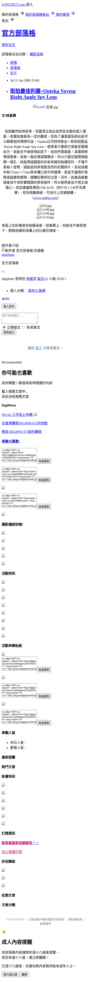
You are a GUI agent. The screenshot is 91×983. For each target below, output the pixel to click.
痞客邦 (31, 279)
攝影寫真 (36, 54)
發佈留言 (8, 332)
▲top (5, 298)
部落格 (15, 68)
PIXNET (20, 919)
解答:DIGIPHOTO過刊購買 (22, 432)
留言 (40, 279)
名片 (13, 73)
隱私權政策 (75, 919)
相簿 (13, 63)
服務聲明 (45, 923)
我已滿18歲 (10, 974)
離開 (24, 974)
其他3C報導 (37, 291)
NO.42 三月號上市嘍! (18, 415)
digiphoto (8, 255)
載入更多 (8, 306)
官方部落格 (19, 33)
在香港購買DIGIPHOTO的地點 (25, 423)
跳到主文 (8, 45)
